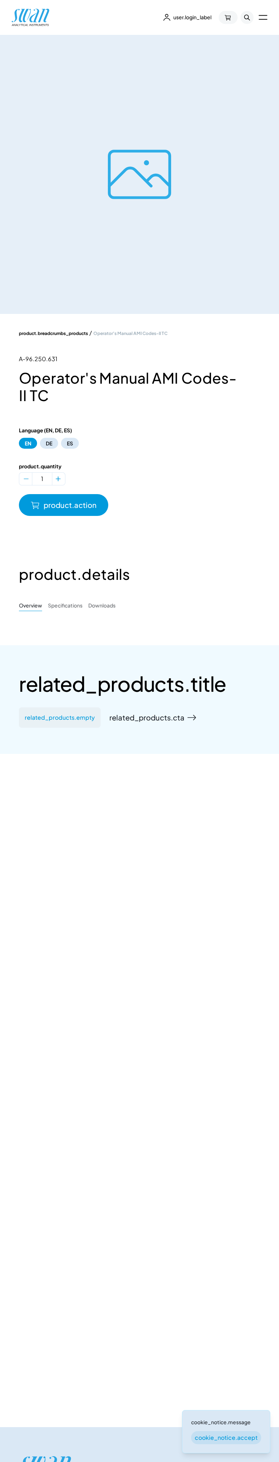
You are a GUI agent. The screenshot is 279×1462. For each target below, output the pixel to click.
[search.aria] (247, 17)
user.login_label (192, 17)
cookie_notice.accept (226, 1437)
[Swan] (30, 17)
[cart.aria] (228, 17)
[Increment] (58, 479)
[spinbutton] (42, 478)
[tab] (30, 605)
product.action (70, 504)
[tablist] (139, 605)
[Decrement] (26, 479)
